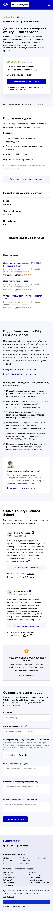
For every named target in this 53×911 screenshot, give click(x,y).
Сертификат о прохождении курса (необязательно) (26, 739)
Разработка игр (35, 877)
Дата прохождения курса (14, 726)
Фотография (33, 872)
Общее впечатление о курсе (15, 764)
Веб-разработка (9, 875)
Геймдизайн (8, 880)
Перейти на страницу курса (26, 81)
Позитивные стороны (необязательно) (20, 782)
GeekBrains (7, 863)
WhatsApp (23, 846)
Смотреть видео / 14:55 (22, 488)
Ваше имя (7, 712)
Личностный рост (36, 875)
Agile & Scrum (8, 885)
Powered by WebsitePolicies (14, 906)
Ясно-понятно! (26, 902)
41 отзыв (21, 17)
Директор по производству (16, 281)
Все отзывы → (26, 676)
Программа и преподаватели (17, 104)
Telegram (10, 846)
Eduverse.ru (12, 841)
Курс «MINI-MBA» (21, 536)
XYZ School (24, 863)
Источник (30, 574)
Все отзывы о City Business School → (21, 374)
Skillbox (6, 858)
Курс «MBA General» (22, 594)
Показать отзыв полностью (26, 567)
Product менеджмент (37, 880)
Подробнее (8, 896)
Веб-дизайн (8, 872)
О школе (39, 104)
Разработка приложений (39, 882)
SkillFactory (24, 858)
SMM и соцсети (9, 882)
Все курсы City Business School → (19, 369)
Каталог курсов (21, 5)
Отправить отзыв (15, 819)
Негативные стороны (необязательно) (20, 800)
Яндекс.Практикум (28, 861)
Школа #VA (41, 858)
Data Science (8, 877)
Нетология (7, 861)
